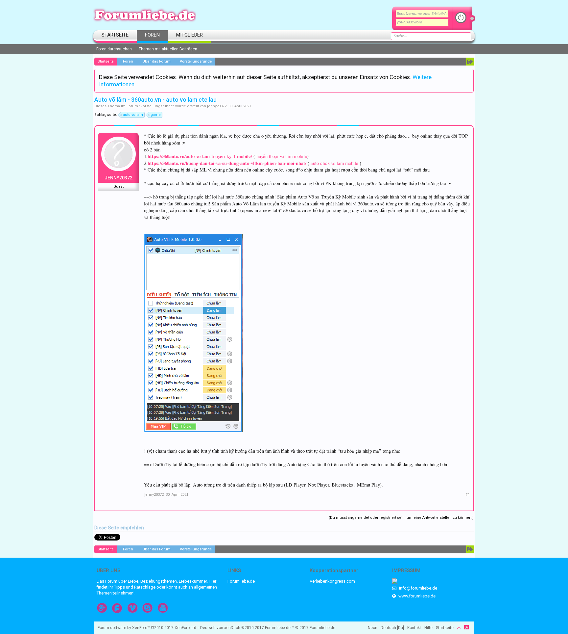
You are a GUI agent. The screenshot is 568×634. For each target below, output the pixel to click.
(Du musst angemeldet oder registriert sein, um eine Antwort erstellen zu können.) (401, 517)
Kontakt (414, 627)
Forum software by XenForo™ (147, 627)
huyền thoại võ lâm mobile (281, 156)
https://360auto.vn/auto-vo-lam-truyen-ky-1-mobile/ (200, 156)
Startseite (115, 35)
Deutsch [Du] (392, 627)
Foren (152, 35)
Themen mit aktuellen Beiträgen (168, 49)
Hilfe (428, 627)
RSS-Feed (466, 627)
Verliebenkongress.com (332, 581)
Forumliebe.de (241, 581)
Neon (372, 627)
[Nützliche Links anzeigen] (470, 62)
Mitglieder (189, 35)
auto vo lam (133, 115)
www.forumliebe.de (416, 596)
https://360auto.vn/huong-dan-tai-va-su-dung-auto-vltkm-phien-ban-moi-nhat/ (227, 163)
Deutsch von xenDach (232, 627)
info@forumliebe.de (417, 588)
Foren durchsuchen (114, 49)
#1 (467, 494)
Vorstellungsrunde (156, 106)
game (156, 115)
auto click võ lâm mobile (334, 163)
